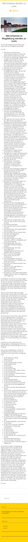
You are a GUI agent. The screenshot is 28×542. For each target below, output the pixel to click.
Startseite (5, 526)
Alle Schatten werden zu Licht (14, 5)
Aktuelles (5, 528)
